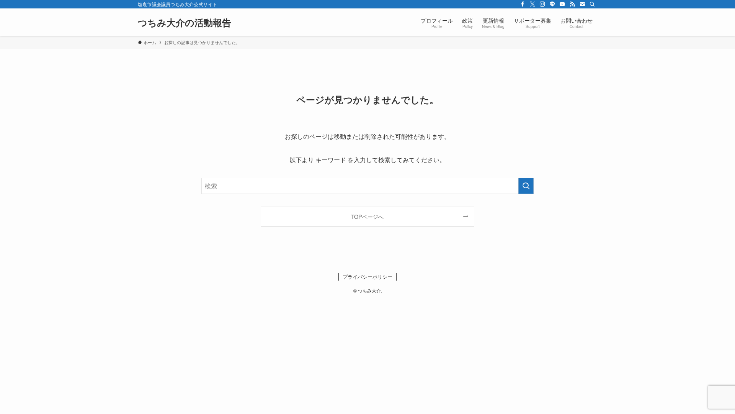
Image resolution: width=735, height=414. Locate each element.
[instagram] (542, 4)
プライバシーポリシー (367, 276)
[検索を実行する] (526, 186)
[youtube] (562, 4)
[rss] (572, 4)
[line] (552, 4)
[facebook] (523, 4)
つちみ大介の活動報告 (184, 22)
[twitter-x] (532, 4)
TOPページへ (367, 216)
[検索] (592, 4)
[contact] (582, 4)
